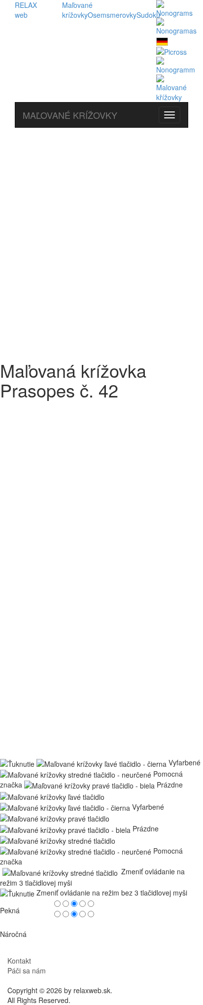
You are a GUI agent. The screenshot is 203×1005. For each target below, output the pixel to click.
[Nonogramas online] (176, 26)
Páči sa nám (26, 970)
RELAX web (26, 10)
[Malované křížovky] (172, 87)
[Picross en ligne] (171, 51)
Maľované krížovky (77, 10)
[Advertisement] (101, 239)
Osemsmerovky (112, 15)
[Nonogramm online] (162, 40)
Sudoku (148, 15)
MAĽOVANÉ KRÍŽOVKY (70, 114)
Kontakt (19, 961)
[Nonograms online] (174, 8)
